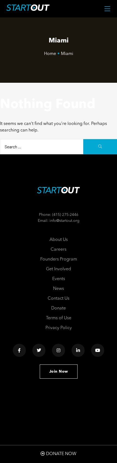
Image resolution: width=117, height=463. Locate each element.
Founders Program (58, 259)
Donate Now (60, 454)
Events (58, 279)
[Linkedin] (78, 350)
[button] (59, 371)
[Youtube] (97, 350)
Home (50, 54)
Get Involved (58, 269)
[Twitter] (38, 350)
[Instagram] (58, 350)
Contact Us (58, 298)
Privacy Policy (58, 328)
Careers (58, 249)
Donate (58, 308)
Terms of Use (58, 318)
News (58, 289)
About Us (59, 240)
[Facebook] (19, 350)
